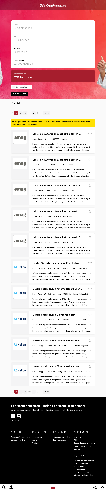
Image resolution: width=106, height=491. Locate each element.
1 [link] (16, 113)
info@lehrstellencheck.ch (83, 475)
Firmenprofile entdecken (20, 437)
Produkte (35, 443)
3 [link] (25, 113)
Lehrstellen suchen (18, 440)
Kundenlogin (37, 437)
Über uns (77, 437)
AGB (75, 440)
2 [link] (20, 113)
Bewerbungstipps (59, 440)
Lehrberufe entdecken (61, 437)
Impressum (78, 448)
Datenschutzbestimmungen (84, 443)
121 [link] (34, 113)
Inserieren (35, 440)
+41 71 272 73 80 (83, 472)
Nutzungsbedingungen (82, 445)
